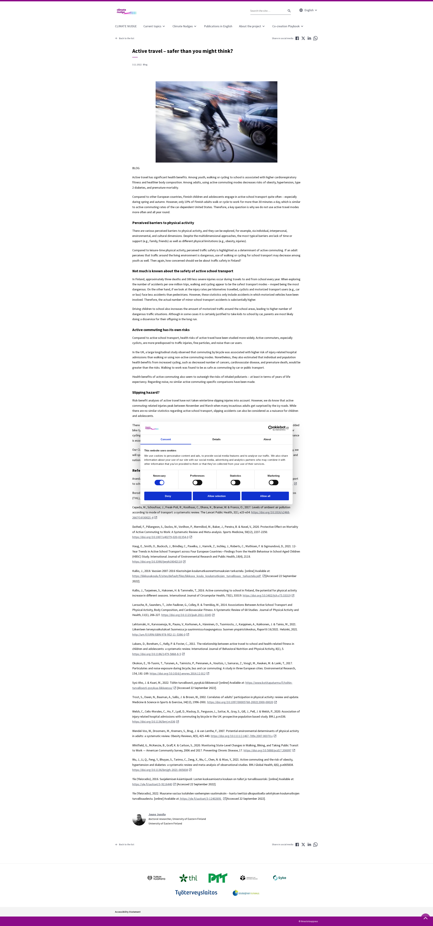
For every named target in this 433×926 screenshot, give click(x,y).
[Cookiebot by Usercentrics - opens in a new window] (274, 428)
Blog (145, 64)
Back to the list (126, 38)
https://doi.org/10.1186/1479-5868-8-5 (156, 654)
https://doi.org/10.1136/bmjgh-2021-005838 (160, 770)
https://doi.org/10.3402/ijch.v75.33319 (267, 595)
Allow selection (217, 496)
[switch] (197, 482)
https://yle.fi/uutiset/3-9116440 (152, 784)
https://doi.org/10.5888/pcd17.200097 (267, 750)
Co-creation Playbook (286, 26)
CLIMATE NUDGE (126, 26)
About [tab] (267, 439)
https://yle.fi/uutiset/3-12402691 (200, 799)
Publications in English (218, 26)
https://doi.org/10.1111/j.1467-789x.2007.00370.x (242, 736)
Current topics (152, 26)
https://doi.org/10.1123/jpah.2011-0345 (186, 615)
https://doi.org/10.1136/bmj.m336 (153, 721)
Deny (168, 496)
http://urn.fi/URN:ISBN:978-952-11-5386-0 (158, 634)
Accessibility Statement (128, 911)
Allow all (265, 496)
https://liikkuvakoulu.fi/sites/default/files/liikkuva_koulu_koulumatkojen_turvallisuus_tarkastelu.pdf (196, 576)
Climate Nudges (183, 26)
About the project (250, 26)
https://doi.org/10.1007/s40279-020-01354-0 (160, 537)
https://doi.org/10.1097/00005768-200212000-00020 (240, 702)
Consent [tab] (166, 439)
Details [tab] (216, 439)
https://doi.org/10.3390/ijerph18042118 (157, 561)
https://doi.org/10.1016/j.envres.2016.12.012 (178, 673)
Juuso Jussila (157, 814)
